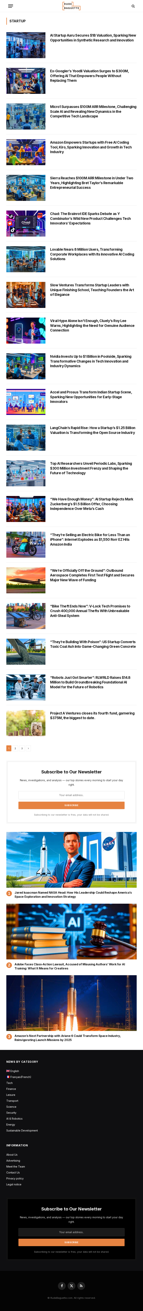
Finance (11, 1088)
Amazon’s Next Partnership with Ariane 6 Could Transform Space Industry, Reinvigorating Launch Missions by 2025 (68, 1038)
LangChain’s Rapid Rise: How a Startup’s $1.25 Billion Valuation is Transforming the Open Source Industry (92, 430)
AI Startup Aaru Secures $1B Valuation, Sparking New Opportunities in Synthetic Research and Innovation (93, 37)
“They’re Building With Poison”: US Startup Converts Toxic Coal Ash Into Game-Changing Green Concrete (93, 644)
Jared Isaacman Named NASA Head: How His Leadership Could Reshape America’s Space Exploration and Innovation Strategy (73, 894)
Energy (10, 1124)
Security (11, 1112)
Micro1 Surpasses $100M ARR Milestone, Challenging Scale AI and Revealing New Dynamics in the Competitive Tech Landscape (93, 111)
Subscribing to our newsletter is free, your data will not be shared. (71, 814)
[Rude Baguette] (71, 6)
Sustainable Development (22, 1130)
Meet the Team (15, 1166)
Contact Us (13, 1172)
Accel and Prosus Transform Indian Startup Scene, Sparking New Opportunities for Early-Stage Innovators (91, 397)
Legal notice (13, 1184)
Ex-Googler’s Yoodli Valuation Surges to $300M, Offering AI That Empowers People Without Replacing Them (89, 76)
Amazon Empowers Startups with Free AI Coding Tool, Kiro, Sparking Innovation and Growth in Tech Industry (91, 147)
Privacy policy (15, 1178)
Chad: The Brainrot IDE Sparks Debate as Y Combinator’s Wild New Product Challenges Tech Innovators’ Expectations (90, 218)
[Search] (133, 6)
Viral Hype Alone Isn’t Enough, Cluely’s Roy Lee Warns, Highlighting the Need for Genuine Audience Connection (92, 325)
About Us (12, 1154)
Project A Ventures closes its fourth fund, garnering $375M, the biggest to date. (92, 715)
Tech (9, 1082)
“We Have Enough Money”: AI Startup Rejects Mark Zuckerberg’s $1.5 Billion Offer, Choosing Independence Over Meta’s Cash (91, 504)
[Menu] (10, 6)
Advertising (13, 1160)
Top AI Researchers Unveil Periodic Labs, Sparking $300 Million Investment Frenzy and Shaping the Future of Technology (91, 468)
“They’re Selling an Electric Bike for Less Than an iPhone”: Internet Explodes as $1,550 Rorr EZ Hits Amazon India (90, 540)
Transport (12, 1100)
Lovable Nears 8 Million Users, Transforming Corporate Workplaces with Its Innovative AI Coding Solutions (92, 254)
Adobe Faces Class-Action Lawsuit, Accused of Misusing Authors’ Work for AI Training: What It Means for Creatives (70, 966)
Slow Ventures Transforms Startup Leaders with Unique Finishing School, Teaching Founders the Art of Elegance (92, 290)
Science (11, 1106)
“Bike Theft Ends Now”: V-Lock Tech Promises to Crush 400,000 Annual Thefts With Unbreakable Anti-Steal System (90, 611)
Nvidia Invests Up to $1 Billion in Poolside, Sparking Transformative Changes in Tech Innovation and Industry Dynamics (90, 361)
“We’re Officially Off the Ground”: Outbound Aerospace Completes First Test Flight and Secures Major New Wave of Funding (92, 575)
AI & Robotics (14, 1118)
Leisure (10, 1094)
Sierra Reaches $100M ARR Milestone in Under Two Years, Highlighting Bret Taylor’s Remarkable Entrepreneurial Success (91, 183)
